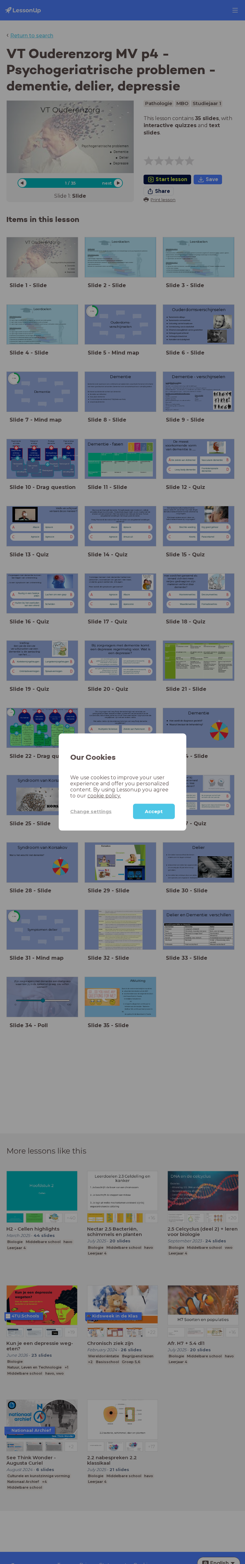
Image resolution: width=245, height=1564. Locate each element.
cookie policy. (104, 796)
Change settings (91, 811)
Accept (154, 811)
